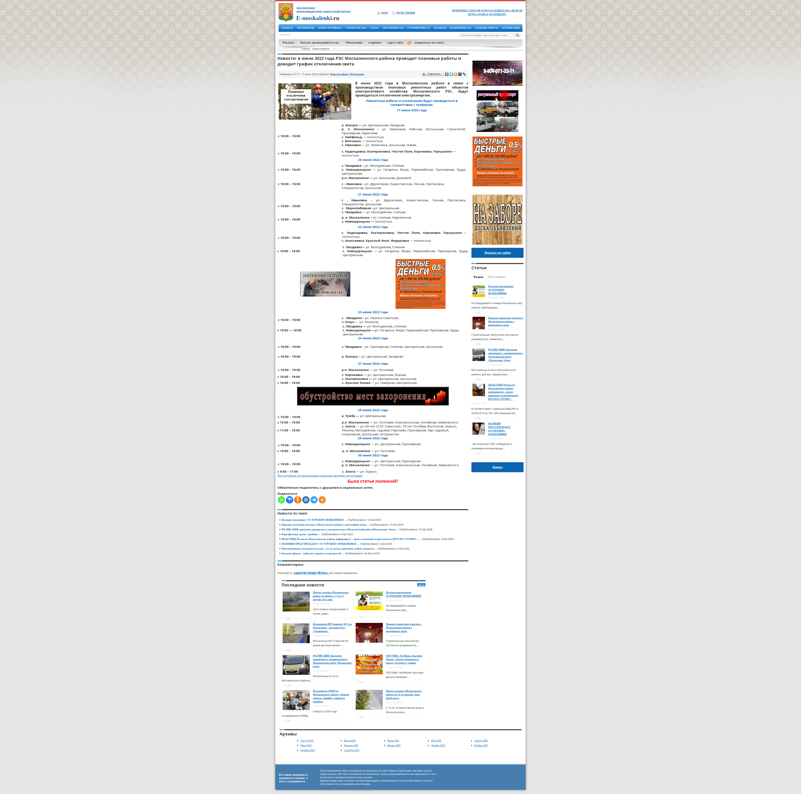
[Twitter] (451, 74)
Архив (421, 585)
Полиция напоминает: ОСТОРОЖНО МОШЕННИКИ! (313, 519)
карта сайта (395, 42)
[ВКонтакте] (447, 74)
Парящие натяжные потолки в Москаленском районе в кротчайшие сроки (324, 524)
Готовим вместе (419, 27)
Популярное (497, 276)
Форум (285, 35)
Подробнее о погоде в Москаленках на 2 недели (487, 10)
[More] (322, 499)
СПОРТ (374, 27)
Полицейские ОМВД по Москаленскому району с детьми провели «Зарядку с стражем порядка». (331, 696)
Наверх (497, 467)
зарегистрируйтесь (311, 572)
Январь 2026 (393, 745)
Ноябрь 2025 (481, 745)
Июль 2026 (350, 740)
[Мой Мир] (460, 74)
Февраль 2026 (351, 745)
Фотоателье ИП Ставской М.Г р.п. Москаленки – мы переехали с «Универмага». (332, 627)
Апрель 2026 (481, 740)
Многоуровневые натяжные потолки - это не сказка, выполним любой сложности (328, 548)
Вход (384, 12)
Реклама (288, 42)
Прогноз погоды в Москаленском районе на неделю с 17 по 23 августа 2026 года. (331, 596)
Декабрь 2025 (438, 745)
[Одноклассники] (455, 74)
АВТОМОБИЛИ (305, 27)
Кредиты (440, 27)
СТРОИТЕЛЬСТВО (355, 27)
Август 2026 (307, 740)
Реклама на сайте (497, 252)
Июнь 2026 (393, 740)
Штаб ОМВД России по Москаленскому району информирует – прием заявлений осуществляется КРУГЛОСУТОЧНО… (350, 539)
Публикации (511, 27)
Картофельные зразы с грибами (300, 534)
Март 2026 (306, 745)
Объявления (354, 42)
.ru (317, 18)
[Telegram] (314, 499)
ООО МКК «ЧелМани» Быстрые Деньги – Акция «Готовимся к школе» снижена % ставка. (404, 659)
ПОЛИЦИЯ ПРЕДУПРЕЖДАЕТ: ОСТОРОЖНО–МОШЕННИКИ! (319, 543)
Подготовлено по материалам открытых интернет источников (319, 475)
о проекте (375, 42)
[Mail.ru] (306, 499)
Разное (479, 277)
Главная (287, 27)
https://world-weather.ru (487, 14)
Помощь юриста (486, 27)
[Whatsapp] (281, 499)
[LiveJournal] (464, 74)
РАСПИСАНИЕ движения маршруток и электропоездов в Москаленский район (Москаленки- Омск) (338, 529)
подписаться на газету (429, 42)
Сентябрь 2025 (351, 750)
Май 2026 (436, 740)
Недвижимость (460, 27)
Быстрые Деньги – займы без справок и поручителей (311, 553)
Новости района (339, 74)
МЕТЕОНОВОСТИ (393, 27)
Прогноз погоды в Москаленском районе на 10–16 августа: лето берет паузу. (404, 694)
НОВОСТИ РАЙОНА (329, 27)
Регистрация (405, 12)
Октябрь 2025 (307, 750)
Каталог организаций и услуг (319, 42)
